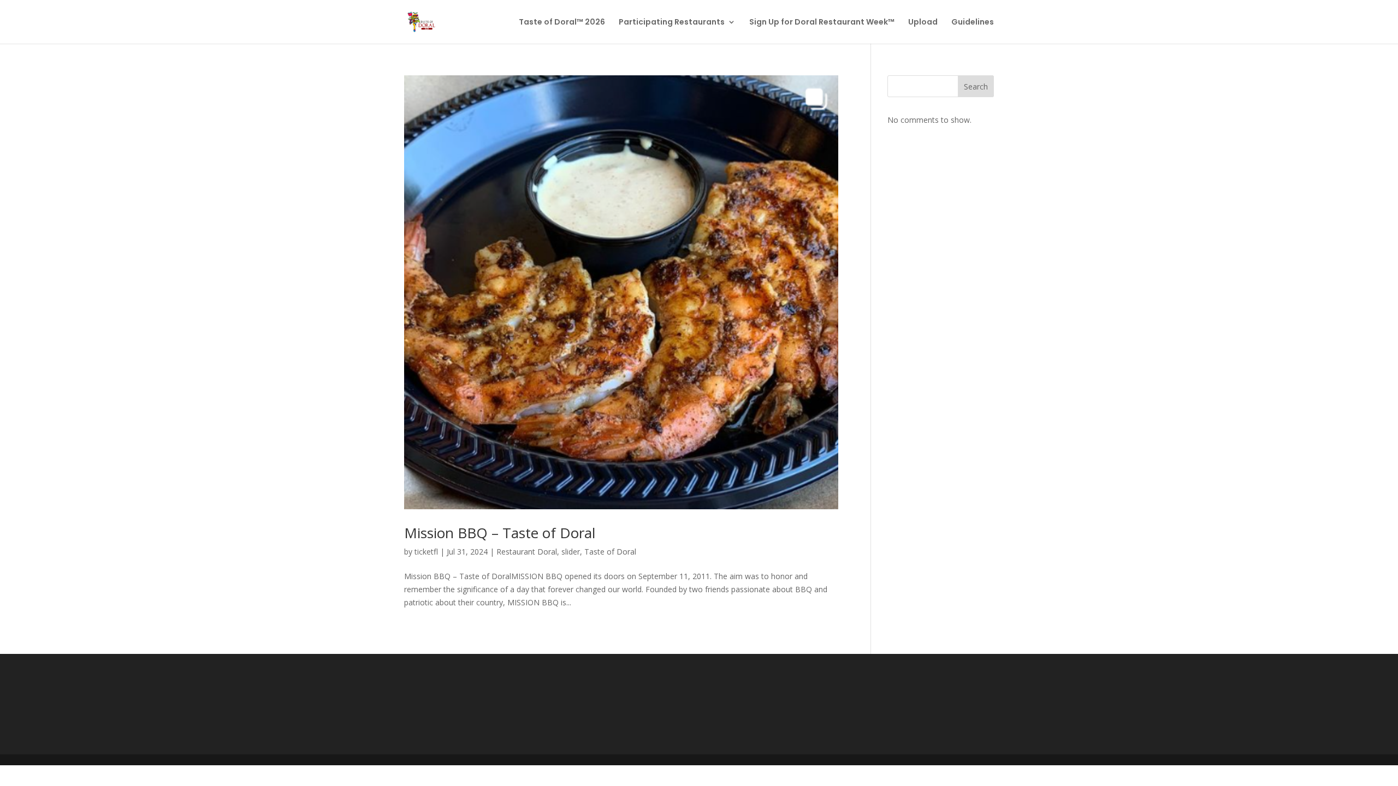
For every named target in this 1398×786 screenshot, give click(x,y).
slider (570, 551)
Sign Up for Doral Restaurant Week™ (822, 22)
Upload (923, 22)
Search (976, 86)
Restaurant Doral (526, 551)
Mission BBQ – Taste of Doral (499, 533)
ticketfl (426, 551)
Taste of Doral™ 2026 (562, 22)
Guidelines (972, 22)
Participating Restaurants (672, 22)
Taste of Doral (610, 551)
